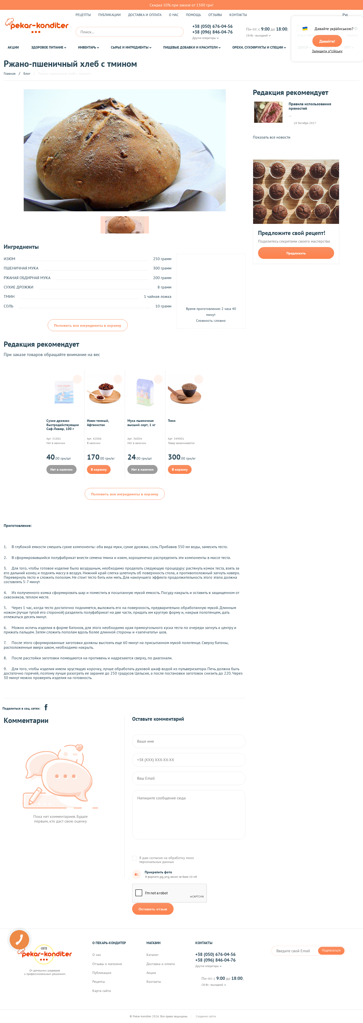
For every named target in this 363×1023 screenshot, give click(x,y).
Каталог (152, 954)
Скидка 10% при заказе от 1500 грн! (181, 4)
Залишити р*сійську (327, 51)
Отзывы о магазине (107, 964)
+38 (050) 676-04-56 (212, 26)
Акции (13, 47)
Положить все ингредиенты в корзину (87, 325)
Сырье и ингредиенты (129, 47)
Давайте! (327, 41)
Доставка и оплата (144, 15)
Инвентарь (87, 47)
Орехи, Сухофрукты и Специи (257, 47)
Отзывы (215, 15)
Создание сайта (206, 1016)
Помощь (193, 15)
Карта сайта (101, 990)
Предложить (296, 253)
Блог (26, 73)
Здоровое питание (47, 47)
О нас (174, 15)
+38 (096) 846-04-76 (212, 32)
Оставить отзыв (153, 909)
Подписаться (331, 950)
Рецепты (83, 15)
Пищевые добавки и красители (190, 47)
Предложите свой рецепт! (291, 233)
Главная (10, 73)
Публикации (109, 15)
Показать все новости (271, 137)
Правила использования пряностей (310, 106)
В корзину (99, 469)
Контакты (238, 15)
